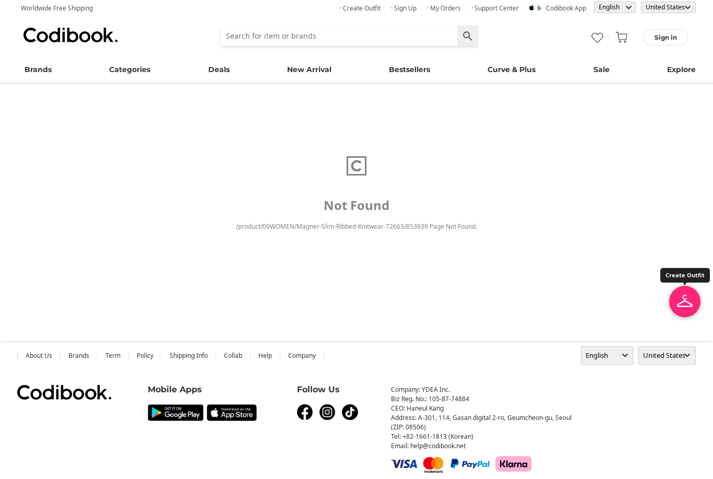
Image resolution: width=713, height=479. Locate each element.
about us (39, 355)
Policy (145, 355)
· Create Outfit (360, 8)
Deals (219, 69)
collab (233, 355)
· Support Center (495, 8)
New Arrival (309, 69)
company (302, 355)
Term (113, 355)
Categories (129, 69)
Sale (601, 69)
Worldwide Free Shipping (57, 8)
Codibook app (566, 8)
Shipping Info (189, 355)
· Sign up (404, 8)
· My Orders (444, 8)
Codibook (70, 35)
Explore (681, 69)
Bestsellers (409, 69)
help (265, 355)
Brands (38, 69)
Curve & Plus (512, 69)
